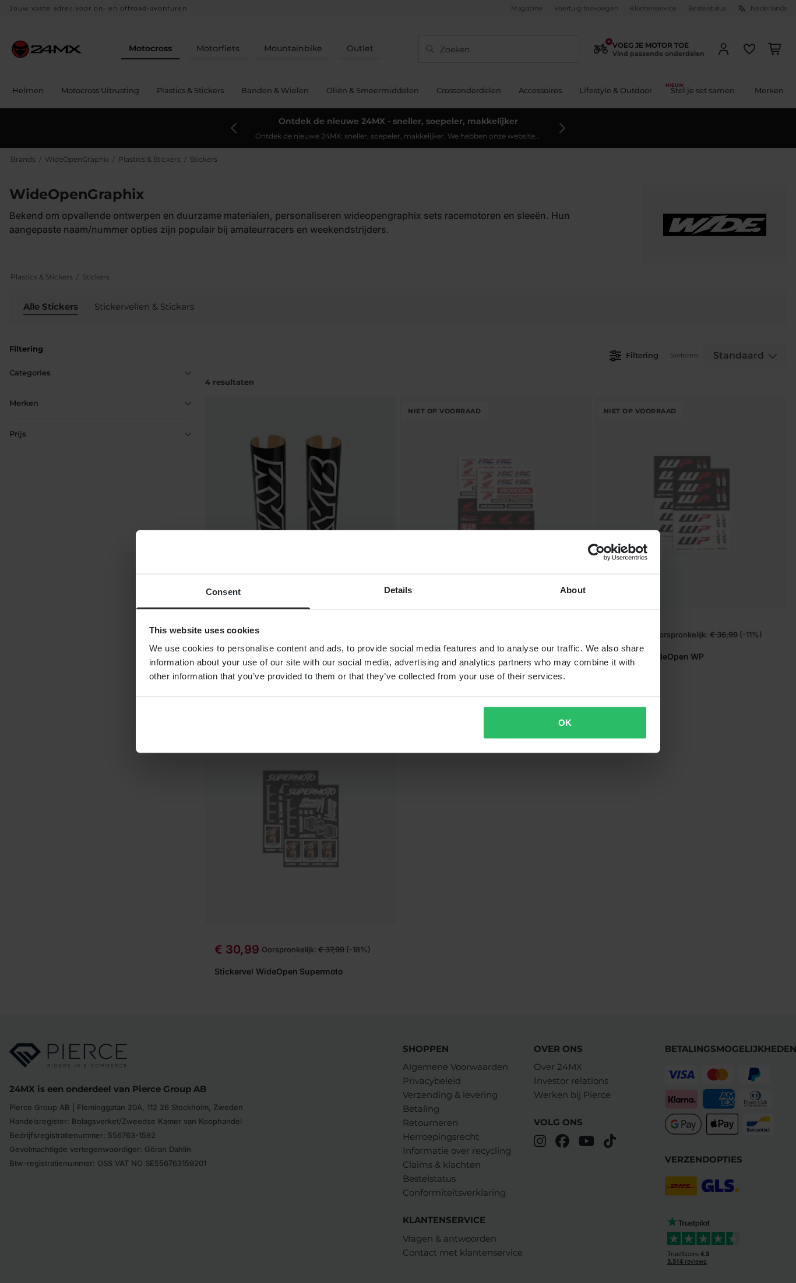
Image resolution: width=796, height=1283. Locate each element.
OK (565, 722)
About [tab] (573, 590)
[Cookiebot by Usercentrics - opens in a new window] (596, 552)
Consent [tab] (223, 592)
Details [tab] (398, 590)
